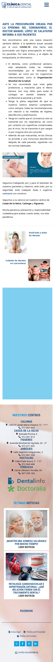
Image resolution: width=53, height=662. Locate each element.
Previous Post (38, 234)
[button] (6, 165)
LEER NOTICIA (26, 547)
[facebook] (22, 643)
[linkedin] (35, 643)
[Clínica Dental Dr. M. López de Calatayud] (17, 1)
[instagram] (29, 643)
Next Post (16, 262)
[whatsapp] (16, 643)
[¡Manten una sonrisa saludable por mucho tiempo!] (26, 536)
